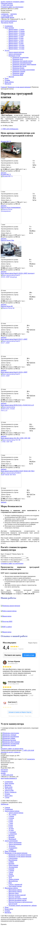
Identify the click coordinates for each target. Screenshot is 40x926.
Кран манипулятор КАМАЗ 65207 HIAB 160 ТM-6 (17, 471)
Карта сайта (9, 795)
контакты (13, 14)
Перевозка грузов (14, 55)
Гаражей (11, 869)
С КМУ (11, 849)
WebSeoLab (4, 804)
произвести (10, 752)
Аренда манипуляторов (16, 52)
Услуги (7, 50)
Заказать (3, 172)
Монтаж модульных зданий (18, 898)
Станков (11, 870)
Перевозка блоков (18, 68)
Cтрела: (3, 556)
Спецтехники (13, 858)
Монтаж (11, 76)
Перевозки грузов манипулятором (16, 853)
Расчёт (11, 22)
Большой (11, 837)
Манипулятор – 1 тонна (16, 29)
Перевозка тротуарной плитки (22, 61)
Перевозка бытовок (9, 740)
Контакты (8, 83)
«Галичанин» (13, 848)
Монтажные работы (11, 888)
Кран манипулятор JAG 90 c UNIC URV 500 (15, 438)
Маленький (12, 839)
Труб (10, 877)
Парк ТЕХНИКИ (10, 851)
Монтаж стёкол (14, 893)
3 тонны (11, 816)
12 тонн (11, 830)
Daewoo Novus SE (7, 306)
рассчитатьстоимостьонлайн (4, 771)
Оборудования (13, 865)
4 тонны (11, 818)
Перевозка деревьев (9, 735)
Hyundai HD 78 (6, 141)
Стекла (11, 872)
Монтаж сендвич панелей (17, 895)
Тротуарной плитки (15, 886)
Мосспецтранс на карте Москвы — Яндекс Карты (20, 716)
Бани (10, 883)
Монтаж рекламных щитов (17, 900)
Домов (11, 874)
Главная (7, 807)
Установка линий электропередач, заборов (23, 905)
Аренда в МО (9, 790)
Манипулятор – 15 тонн (16, 48)
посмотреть (31, 759)
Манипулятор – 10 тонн (16, 45)
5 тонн (11, 820)
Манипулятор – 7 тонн (16, 40)
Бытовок (11, 863)
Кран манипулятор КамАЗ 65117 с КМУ (14, 339)
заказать (15, 129)
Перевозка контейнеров (11, 736)
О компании (9, 26)
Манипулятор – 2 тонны (17, 31)
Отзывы (7, 80)
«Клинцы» (12, 846)
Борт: (2, 554)
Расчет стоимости (10, 792)
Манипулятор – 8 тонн (16, 41)
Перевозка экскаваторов (20, 57)
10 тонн (11, 828)
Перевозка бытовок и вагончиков (23, 69)
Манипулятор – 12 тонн (16, 47)
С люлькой (12, 832)
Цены (6, 78)
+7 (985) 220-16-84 (7, 129)
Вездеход (12, 835)
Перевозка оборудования (11, 742)
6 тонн (11, 821)
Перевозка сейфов (9, 738)
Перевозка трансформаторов (21, 62)
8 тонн (11, 825)
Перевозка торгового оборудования (24, 64)
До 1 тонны (12, 814)
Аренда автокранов (15, 54)
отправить (12, 748)
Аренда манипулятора (12, 811)
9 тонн (11, 827)
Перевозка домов (18, 73)
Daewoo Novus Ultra (7, 240)
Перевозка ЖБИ (17, 75)
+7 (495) (7, 15)
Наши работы (9, 82)
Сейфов (11, 862)
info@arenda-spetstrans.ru (9, 21)
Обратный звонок (7, 3)
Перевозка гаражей (18, 71)
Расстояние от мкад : (11, 557)
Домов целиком (14, 879)
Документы (4, 22)
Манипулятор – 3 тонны (17, 33)
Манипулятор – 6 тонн (16, 38)
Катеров (11, 876)
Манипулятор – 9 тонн (16, 43)
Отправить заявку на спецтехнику (12, 7)
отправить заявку (18, 1)
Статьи (7, 797)
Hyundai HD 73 (6, 174)
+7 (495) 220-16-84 (7, 5)
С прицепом (13, 834)
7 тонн (11, 823)
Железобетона (13, 881)
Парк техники (9, 27)
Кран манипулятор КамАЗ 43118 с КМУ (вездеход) (17, 273)
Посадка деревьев (14, 897)
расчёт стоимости (6, 1)
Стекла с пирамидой (15, 884)
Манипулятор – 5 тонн (16, 36)
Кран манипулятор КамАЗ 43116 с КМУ (14, 372)
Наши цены (8, 787)
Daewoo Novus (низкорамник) (11, 207)
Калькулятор (9, 909)
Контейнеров (13, 860)
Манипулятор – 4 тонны (17, 34)
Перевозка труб (17, 59)
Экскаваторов (13, 867)
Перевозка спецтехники (11, 733)
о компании (5, 14)
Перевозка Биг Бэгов (19, 66)
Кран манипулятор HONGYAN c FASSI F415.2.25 (17, 405)
